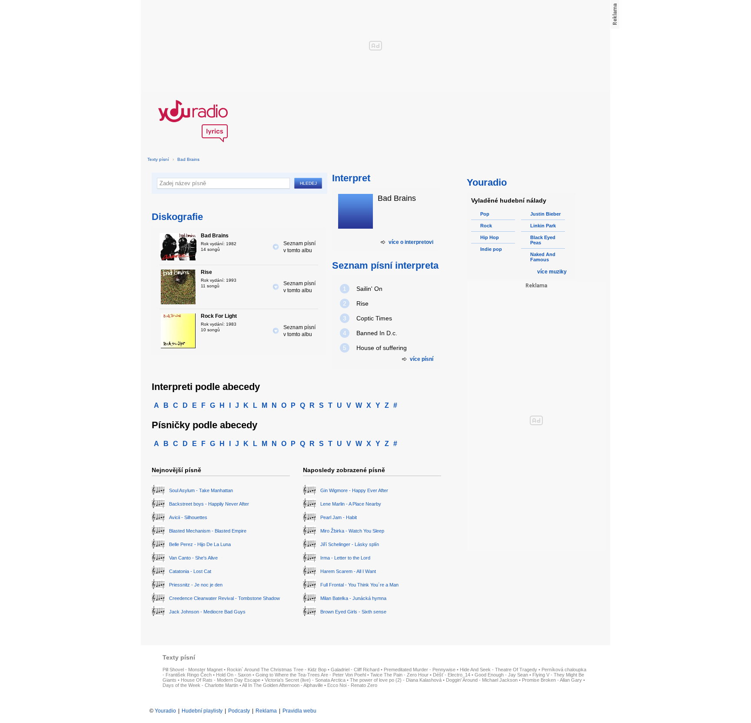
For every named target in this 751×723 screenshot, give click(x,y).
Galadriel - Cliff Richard (355, 669)
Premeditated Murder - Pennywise (419, 669)
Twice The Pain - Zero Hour (399, 674)
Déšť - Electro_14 (451, 674)
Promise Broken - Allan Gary (552, 680)
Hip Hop (489, 237)
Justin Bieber (545, 214)
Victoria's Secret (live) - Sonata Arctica (305, 680)
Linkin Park (543, 225)
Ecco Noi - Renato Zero (352, 685)
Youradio (165, 711)
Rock (486, 225)
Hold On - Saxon (233, 674)
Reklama (266, 711)
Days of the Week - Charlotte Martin (200, 685)
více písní (421, 359)
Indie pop (491, 249)
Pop (484, 214)
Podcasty (239, 711)
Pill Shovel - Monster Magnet (193, 669)
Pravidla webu (299, 711)
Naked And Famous (542, 257)
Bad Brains (188, 159)
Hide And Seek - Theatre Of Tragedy (498, 669)
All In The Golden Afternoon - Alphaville (282, 685)
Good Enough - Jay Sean (501, 674)
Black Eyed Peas (542, 240)
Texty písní (158, 159)
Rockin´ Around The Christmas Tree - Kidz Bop (276, 669)
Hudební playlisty (202, 711)
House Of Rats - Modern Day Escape (220, 680)
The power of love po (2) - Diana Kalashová (396, 680)
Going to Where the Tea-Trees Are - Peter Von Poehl (311, 674)
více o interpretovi (411, 242)
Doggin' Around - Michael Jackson (482, 680)
